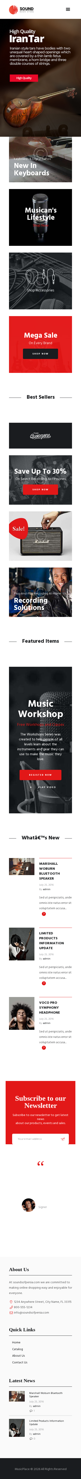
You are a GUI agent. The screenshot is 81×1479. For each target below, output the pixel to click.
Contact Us (19, 1362)
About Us (18, 1355)
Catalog (17, 1349)
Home (16, 1342)
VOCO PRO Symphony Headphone (49, 1008)
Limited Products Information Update (52, 941)
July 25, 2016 (46, 885)
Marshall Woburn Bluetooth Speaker (50, 871)
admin (46, 889)
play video (47, 787)
